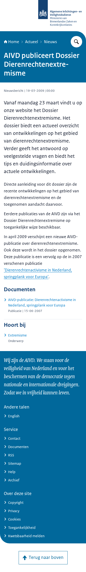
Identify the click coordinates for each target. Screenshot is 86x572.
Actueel (31, 41)
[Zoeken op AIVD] (76, 41)
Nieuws (50, 41)
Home (13, 41)
